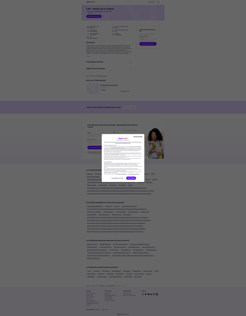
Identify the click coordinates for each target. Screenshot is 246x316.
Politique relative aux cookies (134, 174)
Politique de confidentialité (121, 174)
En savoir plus (123, 170)
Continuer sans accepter (138, 136)
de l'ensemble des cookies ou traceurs (117, 147)
